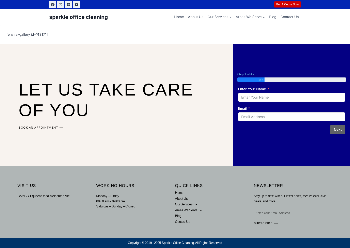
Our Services (184, 204)
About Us (195, 17)
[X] (60, 4)
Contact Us (290, 17)
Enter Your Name (252, 89)
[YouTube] (76, 4)
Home (179, 17)
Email (242, 108)
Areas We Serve (186, 210)
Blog (272, 17)
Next (338, 130)
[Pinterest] (68, 4)
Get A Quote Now (287, 4)
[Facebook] (52, 4)
